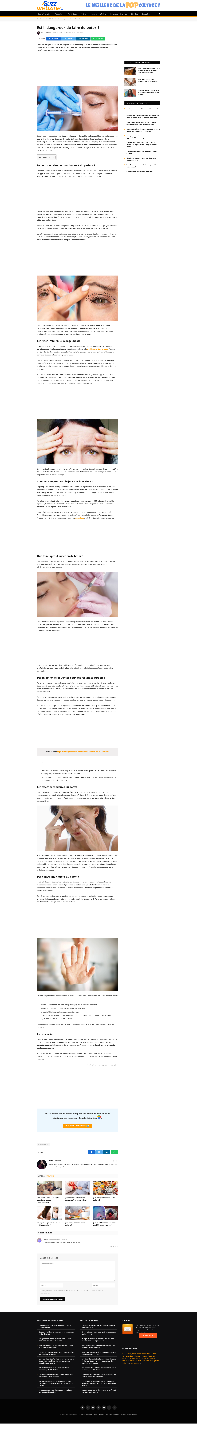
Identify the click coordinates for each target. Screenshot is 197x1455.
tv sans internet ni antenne (139, 1361)
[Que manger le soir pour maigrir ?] (77, 1213)
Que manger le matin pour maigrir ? (104, 1199)
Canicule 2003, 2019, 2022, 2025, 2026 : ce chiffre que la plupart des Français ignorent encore (142, 145)
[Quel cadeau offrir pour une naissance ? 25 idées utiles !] (77, 1188)
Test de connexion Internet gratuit (139, 1355)
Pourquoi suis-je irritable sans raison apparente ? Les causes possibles (148, 92)
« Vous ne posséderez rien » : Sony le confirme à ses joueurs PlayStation (56, 1391)
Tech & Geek (72, 14)
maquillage (79, 518)
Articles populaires (98, 1414)
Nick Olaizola (47, 33)
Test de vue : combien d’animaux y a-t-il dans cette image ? (142, 166)
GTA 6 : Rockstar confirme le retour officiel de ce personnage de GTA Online (56, 1369)
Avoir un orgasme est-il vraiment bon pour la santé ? (148, 80)
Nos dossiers (126, 1354)
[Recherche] (159, 14)
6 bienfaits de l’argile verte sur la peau (140, 172)
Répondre (113, 1246)
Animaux (94, 14)
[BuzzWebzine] (50, 5)
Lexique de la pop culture (141, 1354)
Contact (134, 1414)
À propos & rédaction (85, 1414)
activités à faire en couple (131, 1358)
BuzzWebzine (41, 19)
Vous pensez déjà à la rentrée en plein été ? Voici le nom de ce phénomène (56, 1347)
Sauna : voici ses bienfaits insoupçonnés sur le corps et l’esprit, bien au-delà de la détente (143, 117)
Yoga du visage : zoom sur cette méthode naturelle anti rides (83, 751)
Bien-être (134, 14)
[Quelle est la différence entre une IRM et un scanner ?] (105, 1213)
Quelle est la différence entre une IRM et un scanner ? (104, 1224)
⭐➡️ (77, 1126)
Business (123, 14)
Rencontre (114, 14)
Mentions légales (126, 1414)
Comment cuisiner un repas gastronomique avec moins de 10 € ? (56, 1333)
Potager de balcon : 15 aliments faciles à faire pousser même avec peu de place (55, 1340)
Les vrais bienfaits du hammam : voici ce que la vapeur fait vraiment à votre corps (143, 130)
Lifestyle (103, 14)
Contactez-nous (148, 1336)
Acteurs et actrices (148, 1356)
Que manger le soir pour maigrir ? (75, 1224)
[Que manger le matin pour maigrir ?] (105, 1188)
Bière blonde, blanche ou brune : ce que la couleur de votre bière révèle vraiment (149, 70)
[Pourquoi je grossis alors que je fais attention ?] (49, 1213)
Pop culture (59, 14)
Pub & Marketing (44, 14)
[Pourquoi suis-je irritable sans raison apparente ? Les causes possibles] (130, 93)
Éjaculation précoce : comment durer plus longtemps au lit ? (141, 159)
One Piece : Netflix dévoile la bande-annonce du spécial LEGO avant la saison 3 (56, 1376)
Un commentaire (79, 33)
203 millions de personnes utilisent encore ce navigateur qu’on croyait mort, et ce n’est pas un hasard (56, 1383)
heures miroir (135, 1363)
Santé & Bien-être (51, 19)
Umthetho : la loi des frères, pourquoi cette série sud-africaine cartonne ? (56, 1353)
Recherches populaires (112, 1414)
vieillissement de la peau (97, 349)
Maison (83, 14)
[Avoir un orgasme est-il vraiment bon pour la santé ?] (130, 82)
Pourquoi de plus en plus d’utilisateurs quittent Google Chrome (56, 1326)
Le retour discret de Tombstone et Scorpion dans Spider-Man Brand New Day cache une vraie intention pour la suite (56, 1361)
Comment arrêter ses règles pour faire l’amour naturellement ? (48, 1200)
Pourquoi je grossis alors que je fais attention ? (49, 1224)
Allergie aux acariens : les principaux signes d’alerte (142, 152)
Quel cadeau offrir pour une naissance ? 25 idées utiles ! (76, 1199)
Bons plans (146, 14)
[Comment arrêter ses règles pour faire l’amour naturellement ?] (49, 1188)
